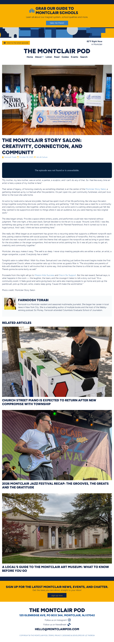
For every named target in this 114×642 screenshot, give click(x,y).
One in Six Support (67, 275)
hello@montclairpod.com (57, 629)
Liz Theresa (90, 635)
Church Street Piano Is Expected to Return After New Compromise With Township (49, 402)
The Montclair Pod (57, 51)
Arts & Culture (41, 157)
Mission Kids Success (44, 275)
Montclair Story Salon (96, 189)
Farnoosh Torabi (10, 157)
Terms (51, 635)
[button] (57, 595)
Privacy (58, 635)
